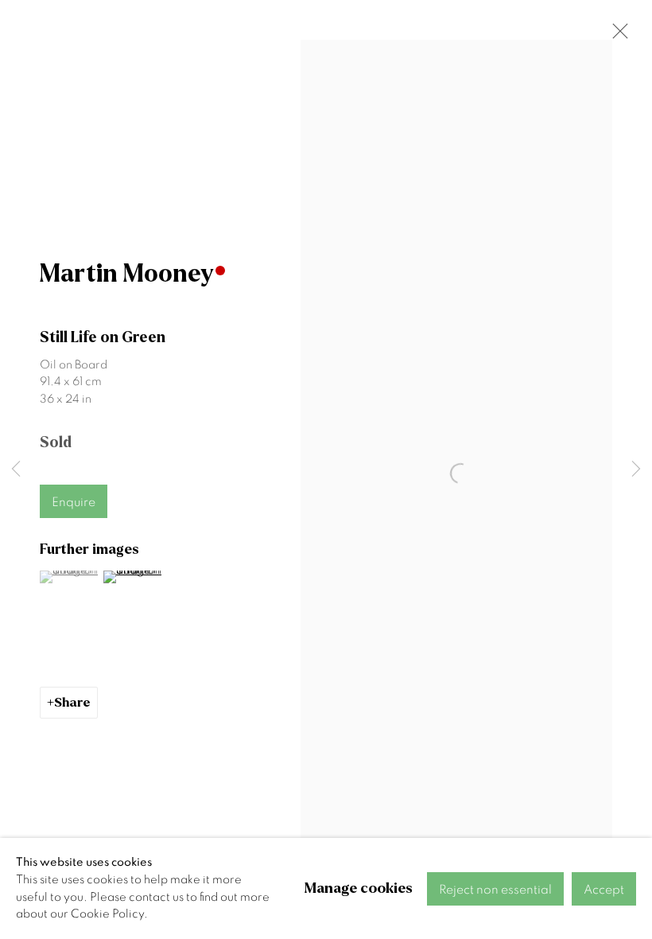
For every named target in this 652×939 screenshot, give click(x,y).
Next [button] (636, 469)
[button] (69, 577)
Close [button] (616, 36)
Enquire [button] (73, 502)
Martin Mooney (127, 273)
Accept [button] (604, 889)
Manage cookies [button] (359, 888)
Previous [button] (16, 469)
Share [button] (72, 702)
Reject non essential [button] (495, 889)
